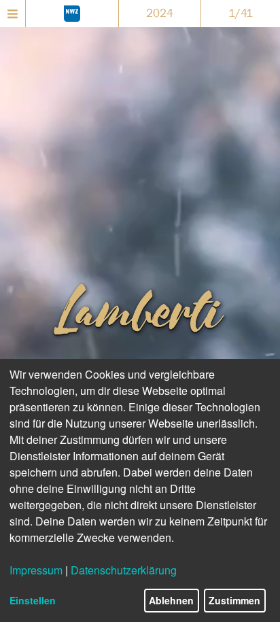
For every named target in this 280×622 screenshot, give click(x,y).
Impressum (36, 570)
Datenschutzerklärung (124, 570)
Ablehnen (171, 600)
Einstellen (33, 600)
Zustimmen (234, 600)
